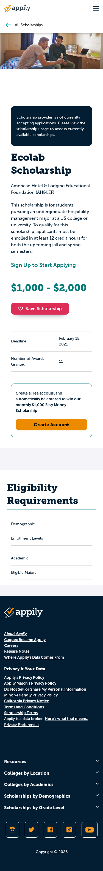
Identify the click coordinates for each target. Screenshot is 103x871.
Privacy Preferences (21, 725)
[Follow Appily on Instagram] (12, 830)
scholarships (27, 129)
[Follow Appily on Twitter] (31, 830)
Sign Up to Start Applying (43, 265)
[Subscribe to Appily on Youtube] (90, 830)
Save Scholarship (44, 308)
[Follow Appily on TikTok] (69, 830)
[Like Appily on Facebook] (50, 830)
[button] (22, 308)
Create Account (51, 424)
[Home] (17, 8)
